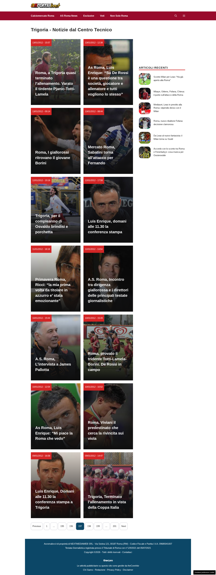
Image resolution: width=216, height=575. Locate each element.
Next (123, 526)
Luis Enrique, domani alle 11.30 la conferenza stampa (107, 226)
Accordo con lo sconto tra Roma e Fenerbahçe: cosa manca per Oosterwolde (169, 152)
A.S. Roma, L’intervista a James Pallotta (53, 364)
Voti (102, 16)
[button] (176, 15)
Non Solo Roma (119, 16)
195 (62, 526)
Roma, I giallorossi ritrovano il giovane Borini (52, 157)
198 (89, 526)
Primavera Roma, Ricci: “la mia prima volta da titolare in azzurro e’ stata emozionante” (52, 290)
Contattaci (127, 552)
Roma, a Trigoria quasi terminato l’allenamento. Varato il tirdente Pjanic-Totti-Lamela (55, 83)
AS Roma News (68, 16)
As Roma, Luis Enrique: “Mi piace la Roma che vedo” (54, 433)
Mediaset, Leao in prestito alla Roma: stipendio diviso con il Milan (168, 107)
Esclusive (88, 16)
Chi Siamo (88, 570)
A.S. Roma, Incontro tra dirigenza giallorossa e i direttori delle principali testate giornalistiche (108, 290)
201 (114, 526)
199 (98, 526)
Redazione (100, 570)
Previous (36, 526)
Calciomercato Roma (42, 16)
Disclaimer (128, 570)
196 (71, 526)
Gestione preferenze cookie (204, 572)
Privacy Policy (114, 570)
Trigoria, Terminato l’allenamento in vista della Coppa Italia (107, 502)
